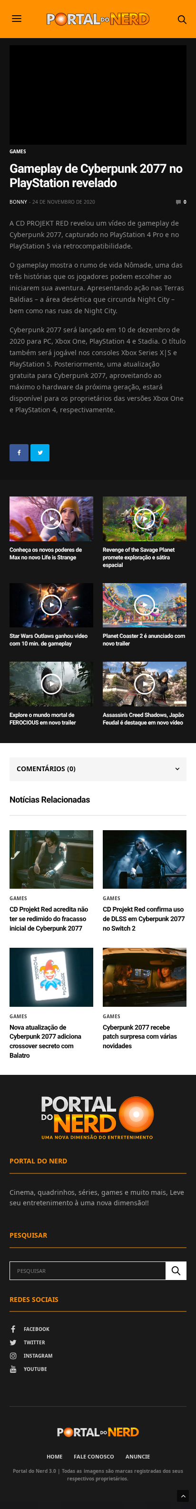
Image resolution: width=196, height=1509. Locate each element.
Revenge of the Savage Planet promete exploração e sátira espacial (139, 557)
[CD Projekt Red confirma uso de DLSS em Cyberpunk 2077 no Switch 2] (144, 859)
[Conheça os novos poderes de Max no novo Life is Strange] (51, 518)
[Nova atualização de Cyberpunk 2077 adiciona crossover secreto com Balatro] (51, 977)
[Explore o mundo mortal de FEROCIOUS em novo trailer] (51, 684)
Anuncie (138, 1456)
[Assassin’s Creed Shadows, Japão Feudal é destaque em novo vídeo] (144, 684)
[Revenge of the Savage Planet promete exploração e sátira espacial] (144, 518)
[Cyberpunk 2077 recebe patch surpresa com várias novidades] (144, 977)
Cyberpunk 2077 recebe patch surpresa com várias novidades (140, 1037)
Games (18, 151)
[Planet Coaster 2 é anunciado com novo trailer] (144, 605)
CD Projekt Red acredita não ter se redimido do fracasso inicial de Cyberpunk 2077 (49, 919)
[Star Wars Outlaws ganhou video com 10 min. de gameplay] (51, 605)
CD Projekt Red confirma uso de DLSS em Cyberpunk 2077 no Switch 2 (144, 919)
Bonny (18, 202)
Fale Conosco (94, 1456)
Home (54, 1456)
